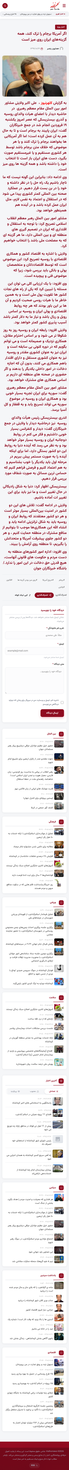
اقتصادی (52, 1352)
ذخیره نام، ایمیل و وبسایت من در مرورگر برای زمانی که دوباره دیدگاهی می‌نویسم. (34, 702)
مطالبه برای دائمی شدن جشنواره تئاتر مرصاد (33, 846)
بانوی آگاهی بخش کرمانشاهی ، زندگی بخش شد (31, 1338)
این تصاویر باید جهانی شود (41, 1252)
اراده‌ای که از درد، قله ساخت (40, 1019)
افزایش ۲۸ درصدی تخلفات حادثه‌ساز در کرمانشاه (31, 856)
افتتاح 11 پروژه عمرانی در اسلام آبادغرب (33, 1114)
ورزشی (53, 902)
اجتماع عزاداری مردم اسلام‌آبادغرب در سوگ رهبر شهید (31, 1240)
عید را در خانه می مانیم (42, 1329)
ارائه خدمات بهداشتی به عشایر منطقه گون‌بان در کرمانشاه (31, 1039)
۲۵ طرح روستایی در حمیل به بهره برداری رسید (32, 1374)
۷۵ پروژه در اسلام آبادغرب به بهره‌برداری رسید (32, 1383)
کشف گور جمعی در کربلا (42, 807)
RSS (33, 1465)
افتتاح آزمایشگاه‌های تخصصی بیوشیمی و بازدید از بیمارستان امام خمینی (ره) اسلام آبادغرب (30, 1052)
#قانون (9, 580)
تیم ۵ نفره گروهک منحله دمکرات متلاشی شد (32, 1261)
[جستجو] (5, 5)
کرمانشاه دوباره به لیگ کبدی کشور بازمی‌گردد (33, 983)
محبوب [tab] (33, 1091)
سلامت (52, 998)
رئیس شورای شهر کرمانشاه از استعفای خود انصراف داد (31, 1142)
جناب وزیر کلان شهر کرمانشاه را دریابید (35, 1300)
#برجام (62, 580)
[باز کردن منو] (64, 5)
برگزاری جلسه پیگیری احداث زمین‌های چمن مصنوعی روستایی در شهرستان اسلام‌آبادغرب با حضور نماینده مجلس (29, 931)
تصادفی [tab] (52, 1091)
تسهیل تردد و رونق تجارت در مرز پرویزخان (48, 14)
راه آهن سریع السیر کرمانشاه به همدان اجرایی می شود (29, 1157)
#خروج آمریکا (48, 580)
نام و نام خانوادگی (55, 628)
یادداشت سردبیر (48, 1275)
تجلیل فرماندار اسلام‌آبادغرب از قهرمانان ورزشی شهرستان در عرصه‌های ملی (32, 916)
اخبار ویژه (61, 27)
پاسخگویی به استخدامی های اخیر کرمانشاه (31, 1103)
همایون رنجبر (53, 48)
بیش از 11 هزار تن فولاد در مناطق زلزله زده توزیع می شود (29, 1128)
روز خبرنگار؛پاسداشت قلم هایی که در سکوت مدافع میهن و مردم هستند (30, 886)
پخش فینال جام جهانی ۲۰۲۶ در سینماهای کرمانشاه (29, 944)
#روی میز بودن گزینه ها (27, 580)
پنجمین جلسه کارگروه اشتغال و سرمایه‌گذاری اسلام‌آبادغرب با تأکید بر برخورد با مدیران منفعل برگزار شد (29, 1409)
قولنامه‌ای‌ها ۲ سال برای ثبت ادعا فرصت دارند (32, 875)
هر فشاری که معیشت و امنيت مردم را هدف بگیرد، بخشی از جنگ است (30, 1201)
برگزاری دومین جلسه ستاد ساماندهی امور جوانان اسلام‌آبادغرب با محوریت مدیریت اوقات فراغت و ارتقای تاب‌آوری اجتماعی (31, 957)
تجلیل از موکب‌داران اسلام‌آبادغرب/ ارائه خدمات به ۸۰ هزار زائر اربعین (30, 835)
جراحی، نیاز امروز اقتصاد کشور (39, 1310)
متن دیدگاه (58, 664)
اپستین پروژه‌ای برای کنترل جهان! (38, 798)
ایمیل (60, 644)
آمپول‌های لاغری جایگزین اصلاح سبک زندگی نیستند (29, 865)
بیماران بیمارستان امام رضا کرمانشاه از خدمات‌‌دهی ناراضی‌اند (34, 1171)
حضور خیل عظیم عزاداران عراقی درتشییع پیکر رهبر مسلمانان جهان (30, 747)
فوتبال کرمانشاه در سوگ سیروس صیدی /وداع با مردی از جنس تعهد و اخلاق (31, 972)
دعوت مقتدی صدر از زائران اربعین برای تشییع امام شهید (30, 760)
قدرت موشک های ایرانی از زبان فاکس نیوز (34, 788)
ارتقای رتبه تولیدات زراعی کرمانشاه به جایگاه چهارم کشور (30, 1394)
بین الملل (51, 734)
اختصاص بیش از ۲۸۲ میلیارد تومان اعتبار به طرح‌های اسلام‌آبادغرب (33, 1424)
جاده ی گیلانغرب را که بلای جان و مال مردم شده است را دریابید (31, 1289)
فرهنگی (52, 822)
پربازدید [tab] (14, 1091)
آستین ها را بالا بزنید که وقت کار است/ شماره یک (30, 1319)
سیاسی (52, 1188)
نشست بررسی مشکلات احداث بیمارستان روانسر (31, 1028)
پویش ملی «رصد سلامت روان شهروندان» (34, 1064)
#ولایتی (61, 587)
